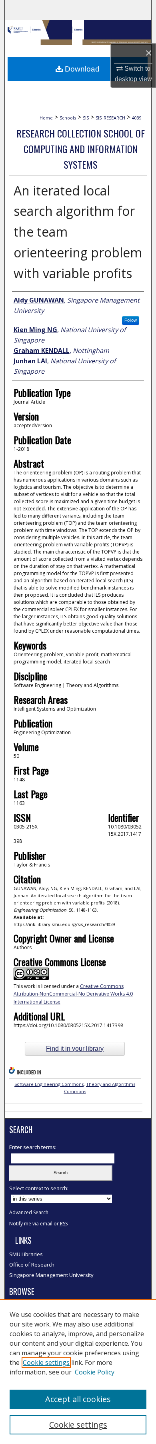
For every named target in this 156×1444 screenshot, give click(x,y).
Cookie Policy (94, 1372)
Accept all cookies (78, 1399)
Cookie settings (46, 1362)
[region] (78, 1371)
